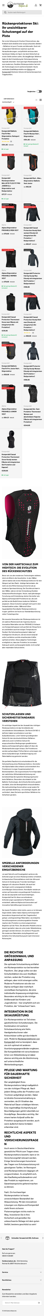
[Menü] (3, 5)
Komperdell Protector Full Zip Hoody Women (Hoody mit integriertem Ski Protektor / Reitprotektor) (33, 371)
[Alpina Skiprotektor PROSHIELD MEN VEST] (11, 212)
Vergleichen (31, 91)
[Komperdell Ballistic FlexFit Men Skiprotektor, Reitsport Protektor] (11, 116)
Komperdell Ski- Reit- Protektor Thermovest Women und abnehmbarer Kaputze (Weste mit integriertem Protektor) (33, 415)
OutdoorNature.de (11, 1310)
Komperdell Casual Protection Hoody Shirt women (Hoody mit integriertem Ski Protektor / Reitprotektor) (32, 234)
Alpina (29, 69)
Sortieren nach (9, 98)
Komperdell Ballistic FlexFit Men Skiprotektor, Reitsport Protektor (10, 135)
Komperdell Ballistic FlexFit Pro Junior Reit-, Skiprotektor (11, 368)
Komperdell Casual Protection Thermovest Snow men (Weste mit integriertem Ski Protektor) (10, 322)
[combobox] (22, 12)
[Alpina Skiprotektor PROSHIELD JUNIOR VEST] (11, 394)
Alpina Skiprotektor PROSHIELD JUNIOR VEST (9, 411)
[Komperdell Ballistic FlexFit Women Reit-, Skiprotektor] (33, 116)
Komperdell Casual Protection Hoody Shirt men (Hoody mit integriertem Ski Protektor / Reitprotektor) (32, 323)
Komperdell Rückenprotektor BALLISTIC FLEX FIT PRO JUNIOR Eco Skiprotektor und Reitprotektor (11, 184)
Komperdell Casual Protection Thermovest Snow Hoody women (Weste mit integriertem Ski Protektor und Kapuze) (11, 460)
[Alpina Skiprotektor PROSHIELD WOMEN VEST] (11, 258)
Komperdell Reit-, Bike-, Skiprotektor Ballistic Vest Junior (33, 180)
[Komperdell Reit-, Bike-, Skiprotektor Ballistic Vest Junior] (33, 163)
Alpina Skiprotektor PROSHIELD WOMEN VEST (9, 275)
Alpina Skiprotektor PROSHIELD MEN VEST (10, 229)
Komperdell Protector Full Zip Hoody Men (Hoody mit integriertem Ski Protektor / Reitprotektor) (33, 278)
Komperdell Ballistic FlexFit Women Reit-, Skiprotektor (32, 133)
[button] (40, 5)
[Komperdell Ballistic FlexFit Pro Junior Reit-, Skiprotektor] (11, 351)
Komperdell (6, 72)
